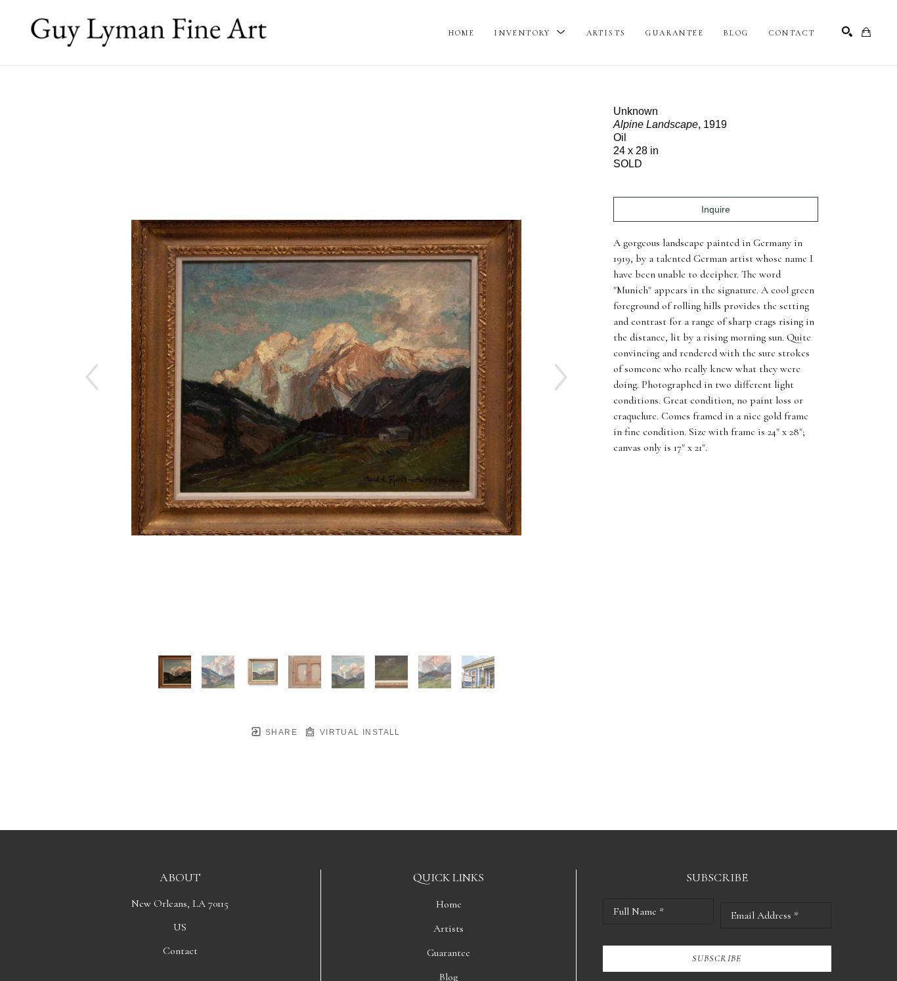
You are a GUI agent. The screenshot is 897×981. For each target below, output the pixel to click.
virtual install (358, 732)
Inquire (715, 209)
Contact (180, 950)
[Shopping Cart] (866, 32)
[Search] (847, 31)
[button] (530, 32)
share (280, 732)
